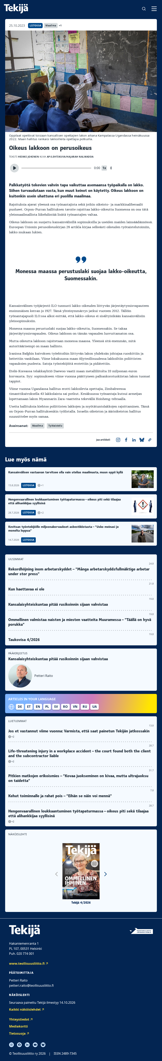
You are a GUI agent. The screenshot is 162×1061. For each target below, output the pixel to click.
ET (29, 706)
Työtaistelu (55, 425)
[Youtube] (35, 1044)
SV (56, 706)
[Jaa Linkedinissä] (134, 440)
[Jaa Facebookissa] (126, 440)
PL (47, 706)
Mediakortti (18, 1026)
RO (65, 706)
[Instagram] (11, 1044)
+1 (60, 25)
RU (85, 706)
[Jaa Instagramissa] (118, 440)
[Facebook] (19, 1044)
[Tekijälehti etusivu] (16, 8)
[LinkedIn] (27, 1044)
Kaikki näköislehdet (25, 1009)
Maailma (50, 25)
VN (75, 706)
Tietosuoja (17, 1033)
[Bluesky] (43, 1044)
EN (38, 706)
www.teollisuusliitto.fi (27, 963)
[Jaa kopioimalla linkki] (150, 440)
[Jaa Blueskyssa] (142, 440)
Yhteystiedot (19, 1019)
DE (20, 706)
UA (94, 706)
